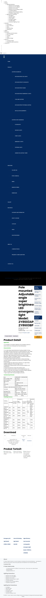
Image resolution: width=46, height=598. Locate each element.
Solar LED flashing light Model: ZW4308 (18, 541)
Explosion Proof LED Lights (14, 5)
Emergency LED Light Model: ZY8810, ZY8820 (7, 541)
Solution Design (10, 38)
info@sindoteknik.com (10, 570)
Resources (6, 32)
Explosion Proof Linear (13, 8)
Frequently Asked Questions (12, 42)
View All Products (38, 337)
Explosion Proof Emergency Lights (16, 9)
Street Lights (11, 18)
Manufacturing (10, 28)
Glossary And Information (12, 33)
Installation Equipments (14, 13)
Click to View (23, 440)
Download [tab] (15, 336)
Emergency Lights (12, 19)
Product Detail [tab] (8, 336)
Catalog (8, 35)
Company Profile (10, 40)
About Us (6, 39)
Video (8, 37)
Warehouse (9, 29)
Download (29, 440)
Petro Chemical (10, 25)
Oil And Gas (9, 24)
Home (5, 1)
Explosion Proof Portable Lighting (15, 11)
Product (6, 3)
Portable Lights (12, 20)
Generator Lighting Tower (14, 21)
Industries (6, 23)
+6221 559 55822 (9, 569)
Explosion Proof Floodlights (14, 6)
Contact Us (6, 43)
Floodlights (11, 15)
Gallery (5, 30)
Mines (8, 26)
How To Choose (10, 34)
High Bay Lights (12, 16)
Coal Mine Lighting (12, 10)
